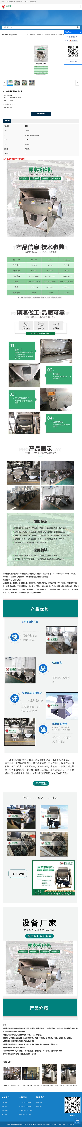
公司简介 (5, 1102)
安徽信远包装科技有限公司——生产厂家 (18, 1124)
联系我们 (39, 1106)
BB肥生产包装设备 (25, 1114)
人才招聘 (5, 1110)
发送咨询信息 (41, 113)
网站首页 (40, 34)
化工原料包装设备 (25, 1102)
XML (49, 1124)
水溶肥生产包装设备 (25, 1110)
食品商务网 (70, 1124)
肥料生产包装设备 (56, 34)
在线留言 (5, 1114)
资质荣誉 (5, 1106)
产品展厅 (47, 34)
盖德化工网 (62, 1124)
